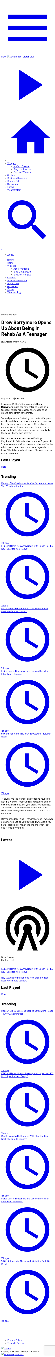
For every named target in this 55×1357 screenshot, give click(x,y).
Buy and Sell (13, 180)
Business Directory (17, 177)
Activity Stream (21, 166)
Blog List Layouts (22, 169)
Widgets (11, 163)
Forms (10, 186)
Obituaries (12, 183)
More (3, 466)
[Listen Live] (27, 873)
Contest (11, 175)
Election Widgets (22, 172)
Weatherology (14, 189)
